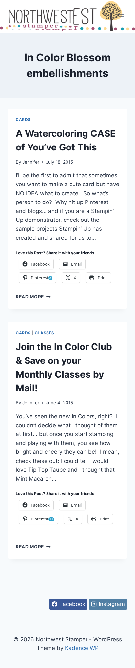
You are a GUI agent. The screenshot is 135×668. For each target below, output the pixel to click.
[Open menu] (121, 16)
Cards (23, 119)
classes (44, 332)
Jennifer (30, 162)
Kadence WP (82, 648)
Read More (33, 296)
